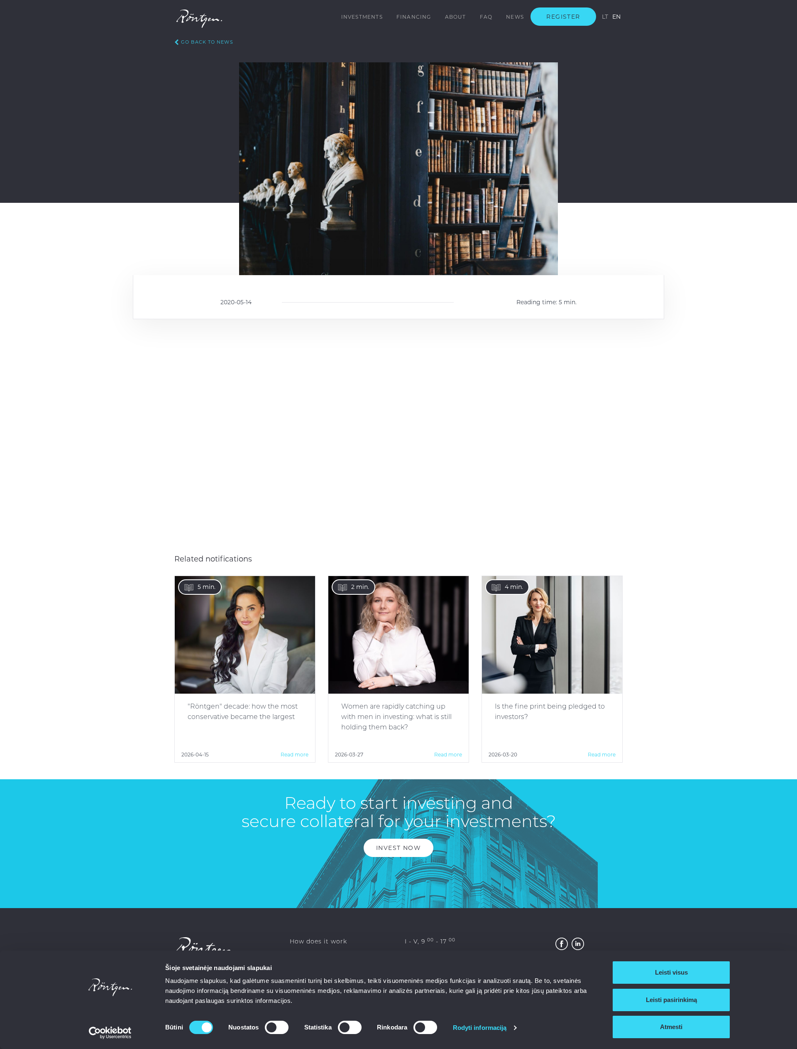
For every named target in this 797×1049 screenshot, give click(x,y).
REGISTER (563, 16)
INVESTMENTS (362, 17)
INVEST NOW (398, 848)
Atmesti (671, 1026)
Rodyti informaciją (480, 1027)
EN (616, 16)
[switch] (276, 1027)
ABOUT (455, 17)
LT (605, 16)
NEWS (515, 17)
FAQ (486, 17)
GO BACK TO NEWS (207, 42)
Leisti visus (671, 972)
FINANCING (413, 17)
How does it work (318, 941)
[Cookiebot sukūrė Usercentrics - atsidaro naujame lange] (110, 1033)
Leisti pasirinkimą (671, 999)
